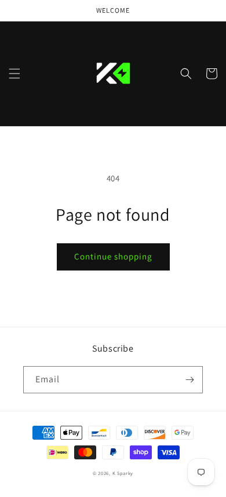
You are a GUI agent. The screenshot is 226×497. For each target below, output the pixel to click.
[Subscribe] (189, 379)
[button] (14, 73)
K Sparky (123, 473)
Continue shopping (113, 256)
